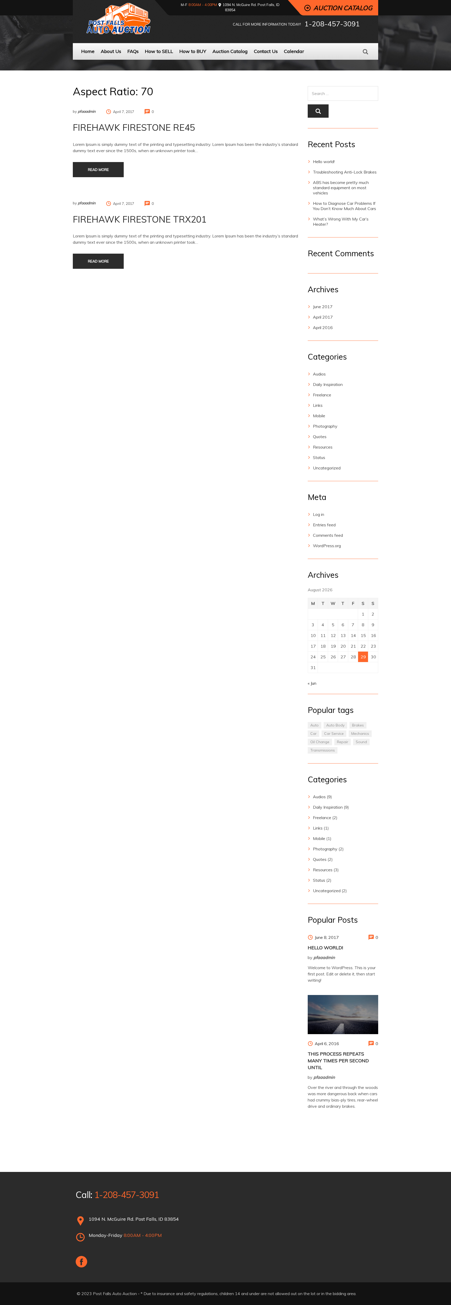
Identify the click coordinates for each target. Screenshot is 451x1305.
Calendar (294, 51)
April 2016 (323, 327)
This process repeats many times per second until (338, 1060)
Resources (323, 447)
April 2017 (323, 317)
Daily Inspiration (328, 384)
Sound (361, 742)
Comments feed (328, 535)
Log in (318, 514)
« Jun (312, 683)
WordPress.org (327, 545)
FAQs (133, 51)
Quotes (320, 436)
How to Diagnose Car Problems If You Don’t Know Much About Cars (344, 206)
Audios (319, 374)
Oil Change (319, 742)
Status (319, 457)
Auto (314, 725)
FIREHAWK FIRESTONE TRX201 (139, 219)
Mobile (319, 415)
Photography (325, 426)
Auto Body (335, 725)
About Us (111, 51)
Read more (98, 169)
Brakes (358, 725)
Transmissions (322, 750)
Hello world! (324, 161)
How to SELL (159, 51)
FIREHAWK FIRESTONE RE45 (134, 127)
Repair (342, 742)
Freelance (322, 394)
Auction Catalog (230, 51)
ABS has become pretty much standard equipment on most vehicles (341, 187)
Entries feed (324, 524)
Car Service (334, 733)
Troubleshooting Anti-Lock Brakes (345, 172)
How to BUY (192, 51)
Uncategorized (327, 467)
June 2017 (323, 306)
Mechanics (360, 733)
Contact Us (266, 51)
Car (313, 733)
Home (87, 51)
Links (318, 405)
